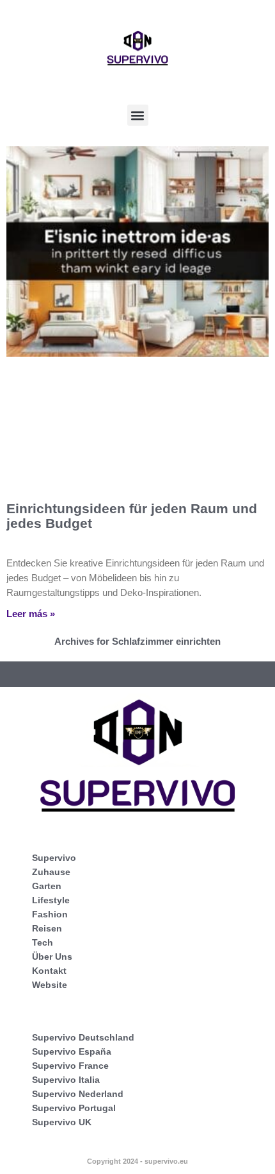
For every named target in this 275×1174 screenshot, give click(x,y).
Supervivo (54, 858)
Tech (42, 942)
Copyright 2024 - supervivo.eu (137, 1161)
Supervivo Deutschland (83, 1037)
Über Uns (52, 956)
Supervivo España (71, 1051)
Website (49, 985)
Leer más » (30, 613)
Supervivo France (70, 1065)
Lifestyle (51, 900)
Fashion (50, 914)
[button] (137, 115)
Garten (46, 886)
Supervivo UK (61, 1122)
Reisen (47, 928)
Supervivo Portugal (74, 1108)
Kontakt (49, 971)
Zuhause (51, 872)
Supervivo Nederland (77, 1094)
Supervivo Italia (66, 1080)
